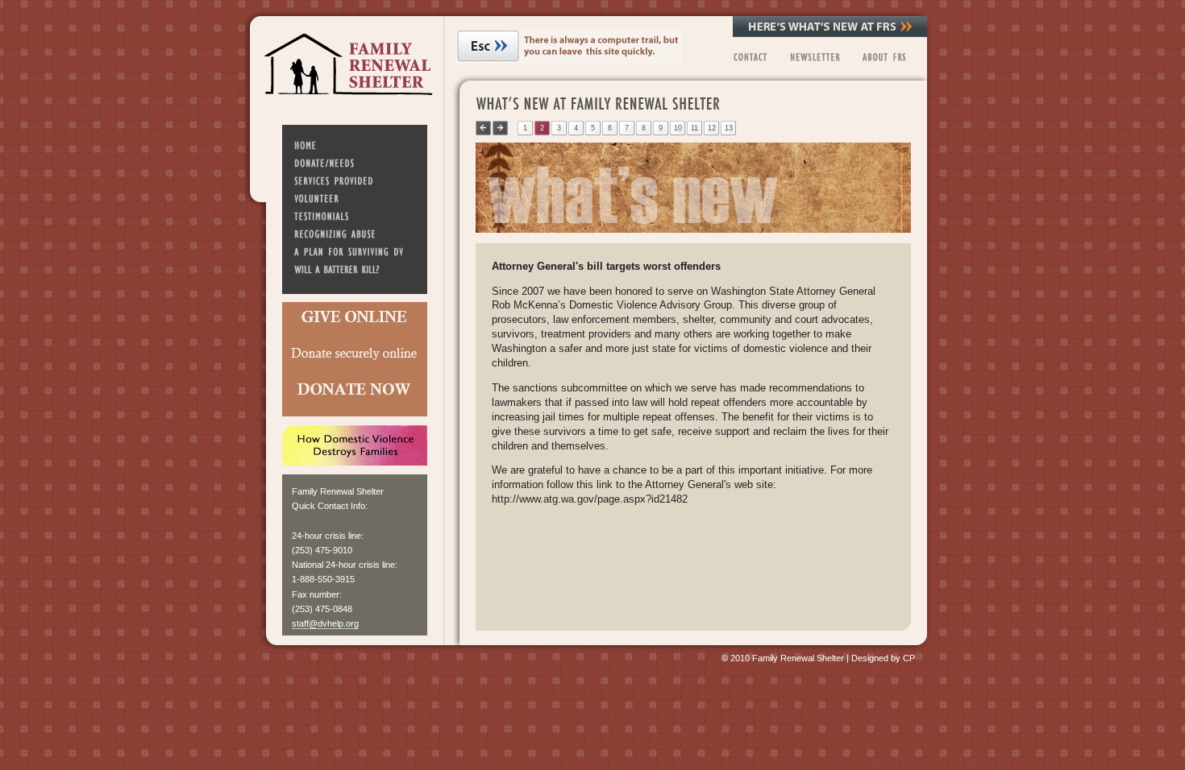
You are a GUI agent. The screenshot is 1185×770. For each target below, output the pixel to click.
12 (712, 128)
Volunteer (354, 198)
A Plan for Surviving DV (354, 251)
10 (678, 128)
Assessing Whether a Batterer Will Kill (354, 269)
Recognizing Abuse (354, 233)
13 (729, 128)
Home (354, 145)
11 (694, 128)
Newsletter (814, 56)
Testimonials (354, 216)
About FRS (888, 56)
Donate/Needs (354, 163)
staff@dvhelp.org (325, 623)
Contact (749, 56)
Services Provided (354, 180)
